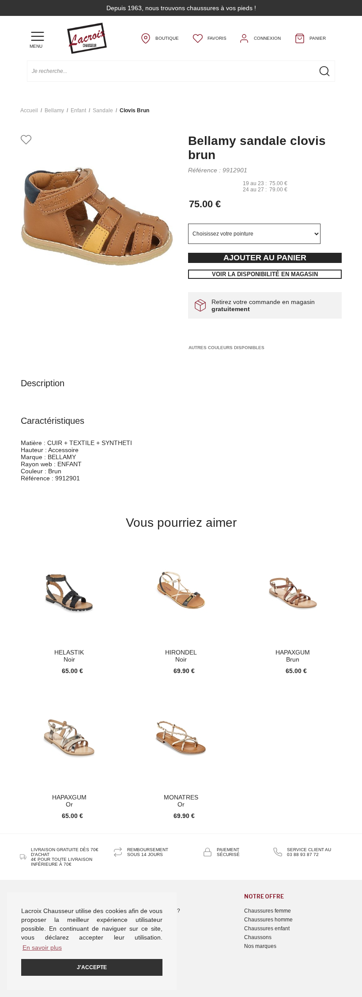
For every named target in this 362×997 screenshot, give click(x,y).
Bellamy (54, 110)
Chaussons (258, 937)
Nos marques (260, 946)
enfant (78, 110)
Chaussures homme (268, 920)
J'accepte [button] (92, 967)
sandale (103, 110)
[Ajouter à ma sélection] (26, 140)
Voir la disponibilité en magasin (265, 274)
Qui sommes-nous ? (156, 911)
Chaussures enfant (267, 928)
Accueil (29, 110)
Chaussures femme (267, 911)
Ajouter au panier (264, 257)
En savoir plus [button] (42, 947)
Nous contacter (150, 920)
